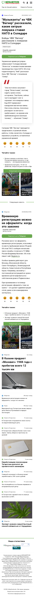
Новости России (8, 15)
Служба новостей (9, 50)
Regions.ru (15, 256)
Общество (7, 212)
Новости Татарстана (9, 418)
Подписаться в (17, 56)
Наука (6, 405)
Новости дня (6, 46)
